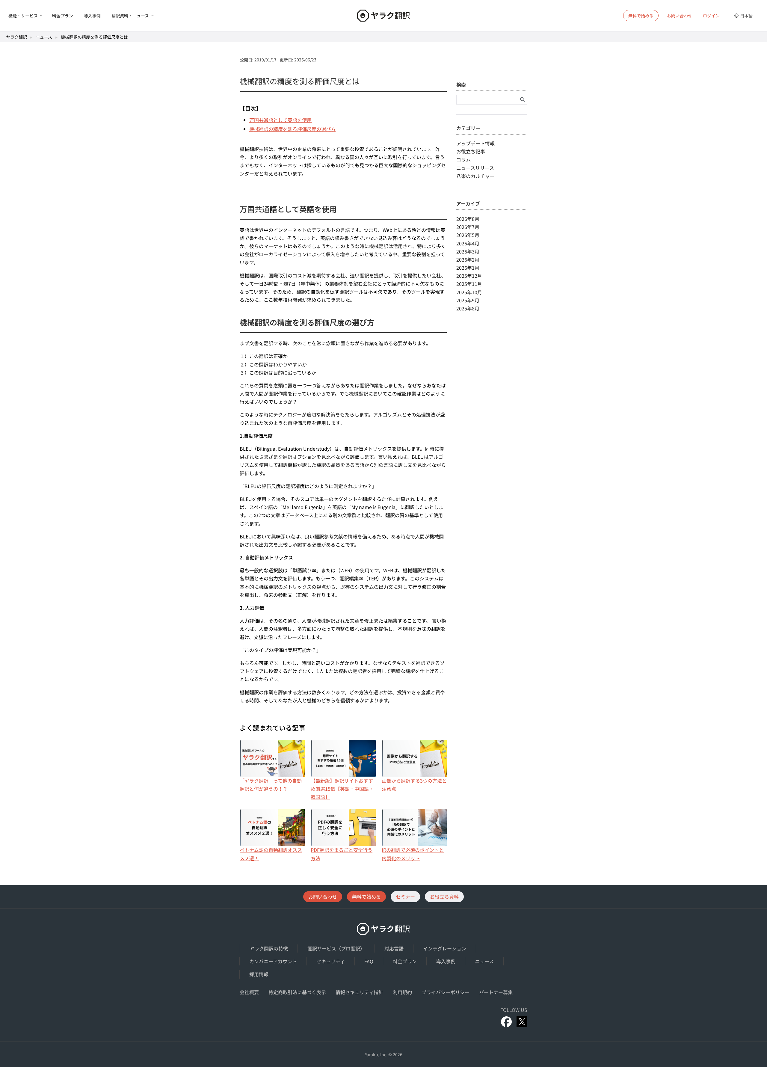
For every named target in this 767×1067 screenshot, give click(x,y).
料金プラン (62, 16)
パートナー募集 (496, 992)
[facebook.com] (506, 1021)
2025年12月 (469, 275)
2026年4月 (467, 243)
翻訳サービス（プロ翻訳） (336, 948)
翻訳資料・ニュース (130, 16)
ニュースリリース (475, 167)
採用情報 (258, 974)
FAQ (368, 961)
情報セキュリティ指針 (359, 992)
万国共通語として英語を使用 (280, 119)
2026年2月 (467, 259)
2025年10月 (469, 292)
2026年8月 (467, 218)
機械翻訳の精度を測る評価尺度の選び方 (292, 128)
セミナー (405, 896)
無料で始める (366, 896)
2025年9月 (467, 300)
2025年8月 (467, 308)
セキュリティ (330, 961)
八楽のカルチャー (475, 175)
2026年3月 (467, 251)
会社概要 (249, 992)
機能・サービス (23, 16)
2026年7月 (467, 226)
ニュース (44, 37)
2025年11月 (469, 283)
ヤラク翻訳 (16, 37)
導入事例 (92, 16)
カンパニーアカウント (273, 961)
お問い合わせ (679, 16)
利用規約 (402, 992)
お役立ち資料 (444, 896)
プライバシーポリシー (445, 992)
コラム (463, 159)
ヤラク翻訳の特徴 (269, 948)
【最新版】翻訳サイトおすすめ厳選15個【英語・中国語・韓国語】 (342, 788)
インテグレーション (444, 948)
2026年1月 (467, 267)
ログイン (711, 16)
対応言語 (394, 948)
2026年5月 (467, 235)
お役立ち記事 (470, 151)
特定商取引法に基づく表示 (297, 992)
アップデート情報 (475, 143)
